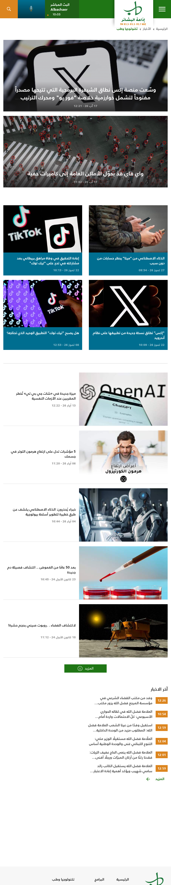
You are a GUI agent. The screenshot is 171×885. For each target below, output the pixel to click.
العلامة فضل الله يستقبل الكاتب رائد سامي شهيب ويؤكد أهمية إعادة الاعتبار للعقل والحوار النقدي (123, 768)
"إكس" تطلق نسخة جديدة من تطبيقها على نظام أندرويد (129, 335)
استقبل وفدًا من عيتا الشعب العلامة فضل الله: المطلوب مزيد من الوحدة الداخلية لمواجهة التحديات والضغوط (120, 728)
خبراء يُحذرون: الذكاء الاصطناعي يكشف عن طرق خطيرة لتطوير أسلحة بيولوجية (44, 511)
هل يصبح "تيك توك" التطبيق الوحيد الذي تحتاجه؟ (43, 333)
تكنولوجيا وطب (127, 28)
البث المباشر (60, 4)
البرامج (99, 879)
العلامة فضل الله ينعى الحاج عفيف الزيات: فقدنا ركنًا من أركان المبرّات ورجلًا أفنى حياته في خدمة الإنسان (121, 755)
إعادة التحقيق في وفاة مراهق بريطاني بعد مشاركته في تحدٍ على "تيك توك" (48, 260)
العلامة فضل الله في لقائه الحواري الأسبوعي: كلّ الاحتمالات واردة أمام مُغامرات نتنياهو (125, 714)
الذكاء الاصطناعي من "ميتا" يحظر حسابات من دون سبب (131, 260)
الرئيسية (162, 28)
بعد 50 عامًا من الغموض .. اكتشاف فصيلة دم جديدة (41, 569)
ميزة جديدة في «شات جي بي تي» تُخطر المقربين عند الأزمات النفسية (46, 395)
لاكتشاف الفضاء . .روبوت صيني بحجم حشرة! (42, 625)
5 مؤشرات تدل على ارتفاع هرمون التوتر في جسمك (43, 453)
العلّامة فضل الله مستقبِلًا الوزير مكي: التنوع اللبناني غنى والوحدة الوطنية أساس (120, 741)
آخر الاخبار (159, 689)
